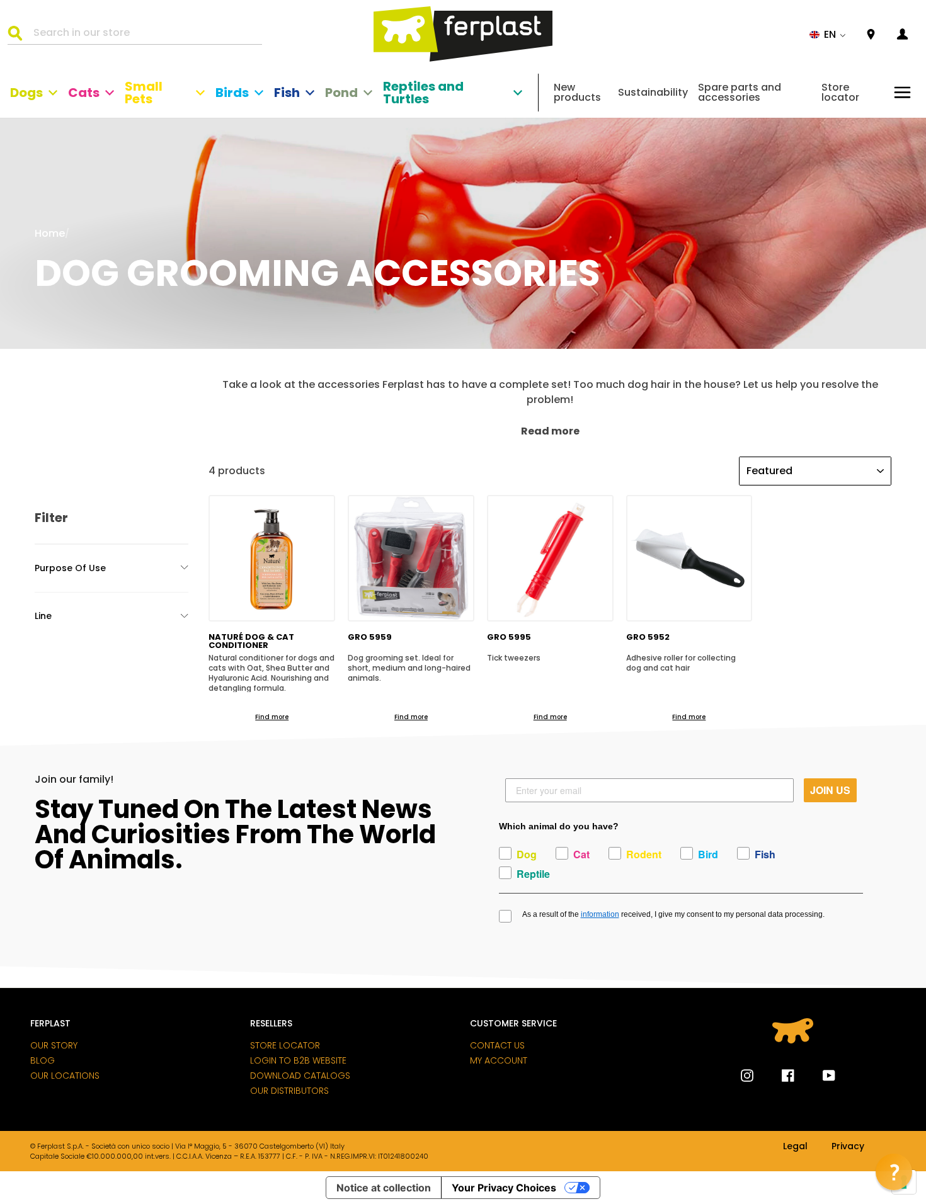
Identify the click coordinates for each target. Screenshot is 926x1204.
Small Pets (144, 92)
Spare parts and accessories (739, 92)
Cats (84, 92)
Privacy (848, 1146)
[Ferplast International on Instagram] (747, 1075)
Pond (341, 92)
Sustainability (653, 92)
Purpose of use (70, 568)
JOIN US (830, 790)
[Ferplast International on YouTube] (819, 1075)
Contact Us (497, 1045)
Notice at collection (383, 1187)
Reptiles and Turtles (423, 92)
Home (50, 233)
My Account (498, 1060)
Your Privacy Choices (504, 1187)
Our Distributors (289, 1090)
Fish (287, 92)
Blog (42, 1060)
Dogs (26, 92)
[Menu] (902, 92)
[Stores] (870, 35)
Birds (232, 92)
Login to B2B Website (298, 1060)
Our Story (53, 1045)
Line (43, 616)
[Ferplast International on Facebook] (778, 1075)
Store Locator (285, 1045)
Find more (272, 717)
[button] (827, 35)
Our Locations (65, 1075)
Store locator (840, 92)
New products (577, 92)
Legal (795, 1146)
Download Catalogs (300, 1075)
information (600, 914)
